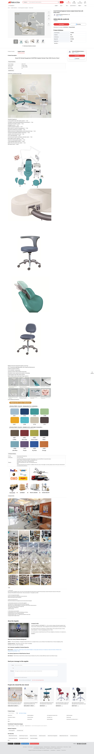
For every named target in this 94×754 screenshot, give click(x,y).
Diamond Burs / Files (16, 650)
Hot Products (25, 746)
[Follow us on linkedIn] (85, 743)
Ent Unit (25, 649)
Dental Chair (31, 7)
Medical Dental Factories (13, 735)
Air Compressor (45, 649)
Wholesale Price (53, 746)
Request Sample (72, 27)
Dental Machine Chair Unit (23, 738)
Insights (70, 746)
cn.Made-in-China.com (57, 748)
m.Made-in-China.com (49, 748)
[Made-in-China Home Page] (14, 2)
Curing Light (36, 649)
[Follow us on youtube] (82, 743)
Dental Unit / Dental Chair (18, 649)
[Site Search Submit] (62, 2)
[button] (58, 2)
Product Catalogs (23, 713)
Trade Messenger (25, 743)
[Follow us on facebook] (77, 743)
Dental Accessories (42, 735)
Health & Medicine (14, 7)
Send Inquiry (61, 24)
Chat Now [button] (79, 24)
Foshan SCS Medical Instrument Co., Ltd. (63, 14)
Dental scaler (69, 717)
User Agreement (53, 750)
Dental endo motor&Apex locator (72, 719)
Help (67, 5)
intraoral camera (30, 717)
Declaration (58, 750)
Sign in (85, 2)
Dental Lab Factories (33, 735)
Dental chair (10, 715)
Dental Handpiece (30, 649)
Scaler (49, 649)
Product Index (66, 746)
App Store (10, 743)
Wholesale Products (47, 746)
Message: (12, 671)
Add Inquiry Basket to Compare (30, 45)
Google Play (17, 743)
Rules (85, 5)
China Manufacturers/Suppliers (38, 746)
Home (9, 7)
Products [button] (25, 2)
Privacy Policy (64, 750)
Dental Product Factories (23, 735)
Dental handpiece (30, 715)
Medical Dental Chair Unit (64, 735)
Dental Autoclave (69, 715)
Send (16, 680)
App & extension (73, 5)
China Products (30, 746)
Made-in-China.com (42, 748)
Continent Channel (59, 746)
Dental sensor (29, 719)
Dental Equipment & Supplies (23, 7)
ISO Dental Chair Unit (73, 735)
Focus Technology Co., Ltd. (39, 750)
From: (13, 665)
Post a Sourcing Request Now (38, 680)
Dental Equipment (12, 730)
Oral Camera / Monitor (55, 649)
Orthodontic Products (11, 717)
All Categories (11, 5)
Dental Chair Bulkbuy (33, 738)
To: (13, 668)
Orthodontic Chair (20, 730)
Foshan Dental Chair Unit (13, 738)
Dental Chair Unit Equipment (52, 735)
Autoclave (40, 649)
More (9, 740)
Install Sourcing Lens (34, 743)
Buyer (61, 5)
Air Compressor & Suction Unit (52, 715)
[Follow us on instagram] (80, 743)
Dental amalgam (50, 719)
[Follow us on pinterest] (84, 743)
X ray (9, 719)
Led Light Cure (49, 717)
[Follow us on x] (79, 743)
